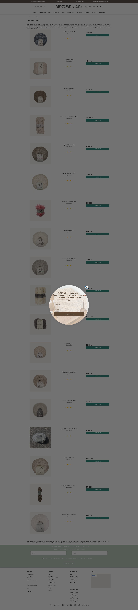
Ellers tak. (69, 318)
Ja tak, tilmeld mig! (69, 314)
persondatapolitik (64, 299)
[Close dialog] (86, 287)
